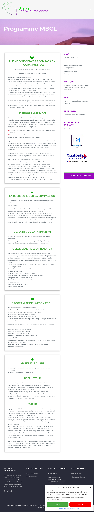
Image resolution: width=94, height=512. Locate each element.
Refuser (80, 504)
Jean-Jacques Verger (13, 383)
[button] (90, 487)
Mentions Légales (74, 508)
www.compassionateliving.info (17, 162)
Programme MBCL (32, 476)
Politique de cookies (64, 508)
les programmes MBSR (36, 143)
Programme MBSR (32, 474)
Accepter (57, 504)
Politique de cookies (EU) (78, 477)
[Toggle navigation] (77, 9)
